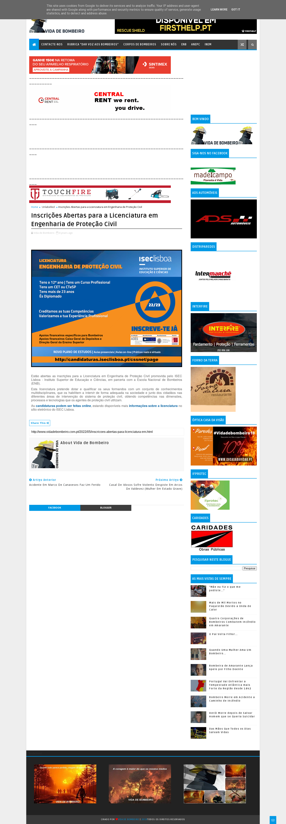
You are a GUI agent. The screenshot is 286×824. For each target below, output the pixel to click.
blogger (105, 507)
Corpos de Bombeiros (139, 44)
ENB (184, 44)
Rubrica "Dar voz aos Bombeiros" (93, 44)
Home (34, 207)
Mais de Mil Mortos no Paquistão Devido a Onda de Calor (230, 606)
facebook (54, 507)
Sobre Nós (169, 44)
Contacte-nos (52, 44)
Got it (235, 9)
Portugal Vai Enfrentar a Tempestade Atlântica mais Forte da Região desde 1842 (230, 685)
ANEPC (195, 44)
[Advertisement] (100, 134)
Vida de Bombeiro (128, 819)
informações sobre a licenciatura (153, 405)
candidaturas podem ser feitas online (63, 405)
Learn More (219, 9)
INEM (208, 44)
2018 (144, 819)
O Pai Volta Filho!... (223, 634)
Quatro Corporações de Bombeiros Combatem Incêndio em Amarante (232, 622)
